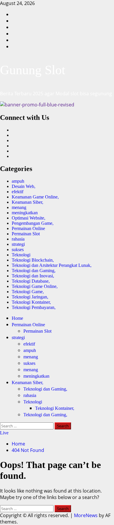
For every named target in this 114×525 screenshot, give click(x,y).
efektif (17, 191)
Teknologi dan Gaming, (34, 270)
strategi (18, 244)
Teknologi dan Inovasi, (33, 275)
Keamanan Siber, (27, 202)
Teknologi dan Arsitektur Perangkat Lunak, (51, 265)
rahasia (18, 238)
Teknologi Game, (28, 291)
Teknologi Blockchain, (33, 260)
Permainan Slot (26, 233)
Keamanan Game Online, (35, 196)
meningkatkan (25, 212)
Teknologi (21, 254)
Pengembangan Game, (32, 223)
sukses (18, 249)
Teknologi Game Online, (35, 286)
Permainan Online (28, 228)
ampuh (18, 181)
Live (4, 432)
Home (17, 318)
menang (19, 207)
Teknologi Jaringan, (30, 296)
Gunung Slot (32, 70)
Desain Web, (23, 186)
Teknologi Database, (31, 281)
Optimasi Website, (28, 217)
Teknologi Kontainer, (31, 302)
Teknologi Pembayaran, (34, 307)
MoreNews (86, 515)
